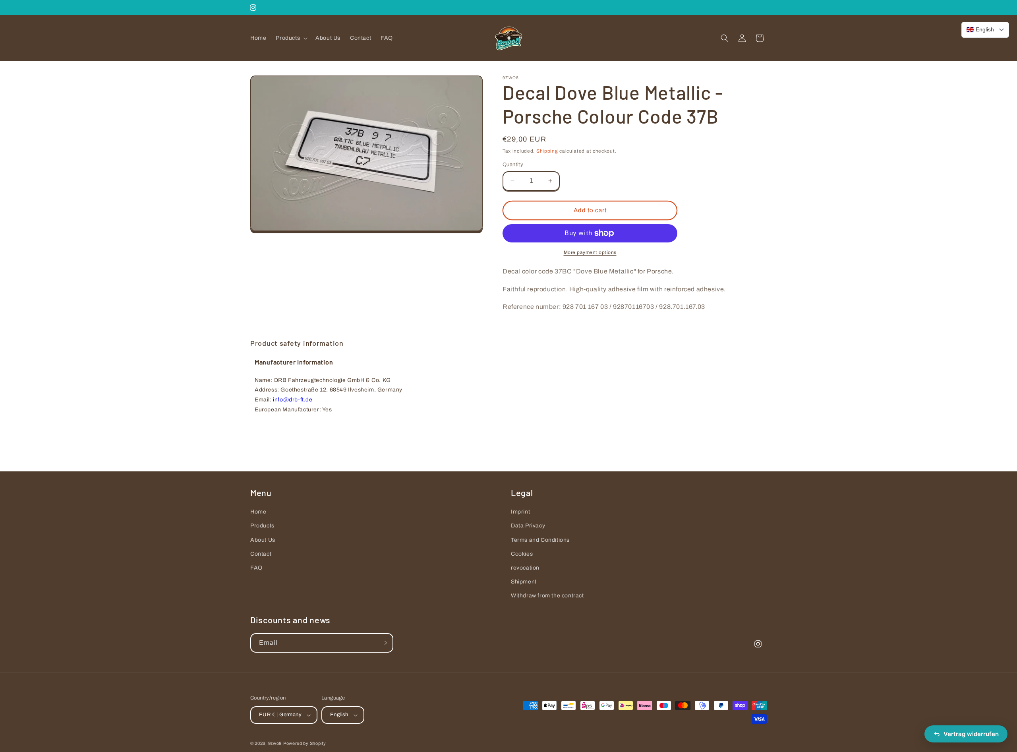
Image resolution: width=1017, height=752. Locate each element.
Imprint (520, 512)
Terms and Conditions (540, 540)
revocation (525, 568)
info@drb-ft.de (292, 400)
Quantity (513, 164)
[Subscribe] (383, 643)
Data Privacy (528, 526)
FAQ (256, 568)
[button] (291, 38)
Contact (260, 554)
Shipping (547, 151)
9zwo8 (275, 743)
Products (262, 526)
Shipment (524, 582)
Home (258, 512)
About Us (262, 540)
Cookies (522, 554)
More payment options (590, 252)
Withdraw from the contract (547, 596)
